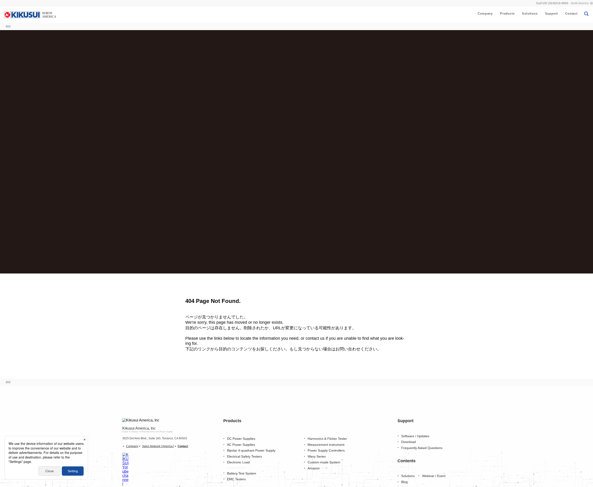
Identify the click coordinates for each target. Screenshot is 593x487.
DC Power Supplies (241, 438)
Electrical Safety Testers (244, 456)
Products (507, 13)
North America (580, 3)
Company (485, 13)
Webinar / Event (433, 476)
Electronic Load (238, 462)
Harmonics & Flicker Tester (327, 438)
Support (551, 13)
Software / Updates (415, 436)
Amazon (314, 468)
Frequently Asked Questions (421, 448)
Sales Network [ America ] (158, 446)
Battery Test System (241, 473)
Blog (404, 482)
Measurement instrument (326, 444)
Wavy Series (317, 456)
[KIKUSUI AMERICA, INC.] (30, 14)
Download (408, 442)
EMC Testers (236, 479)
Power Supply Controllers (326, 450)
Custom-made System (324, 462)
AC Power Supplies (241, 444)
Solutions (529, 13)
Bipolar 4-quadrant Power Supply (251, 450)
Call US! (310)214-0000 (552, 3)
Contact (571, 13)
